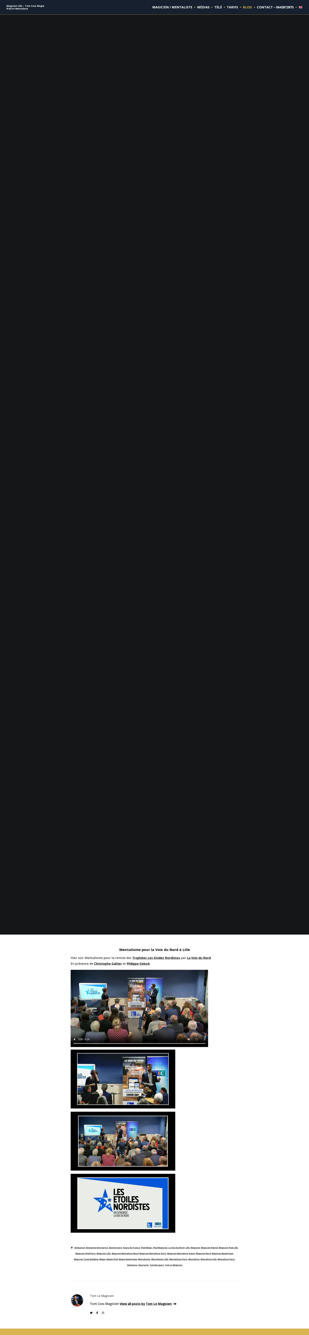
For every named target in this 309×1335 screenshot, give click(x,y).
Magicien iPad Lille (228, 1247)
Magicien (195, 1247)
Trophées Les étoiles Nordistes (156, 958)
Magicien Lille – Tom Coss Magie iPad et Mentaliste (25, 7)
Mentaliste (194, 1259)
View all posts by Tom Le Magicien (146, 1304)
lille (187, 1247)
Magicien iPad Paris (85, 1253)
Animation (79, 1247)
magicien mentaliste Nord (125, 1253)
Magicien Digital (209, 1247)
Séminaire (132, 1265)
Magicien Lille (104, 1253)
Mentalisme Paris (178, 1259)
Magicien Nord (203, 1253)
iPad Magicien (160, 1247)
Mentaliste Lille (209, 1259)
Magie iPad (112, 1259)
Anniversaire (115, 1247)
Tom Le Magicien (173, 1265)
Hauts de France (131, 1247)
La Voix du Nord (199, 958)
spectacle (143, 1265)
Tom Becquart (157, 1265)
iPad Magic (146, 1247)
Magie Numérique (128, 1259)
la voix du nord (176, 1247)
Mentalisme (144, 1259)
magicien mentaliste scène (181, 1253)
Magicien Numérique (222, 1253)
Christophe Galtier (108, 964)
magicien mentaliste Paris (152, 1253)
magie (102, 1259)
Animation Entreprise (97, 1247)
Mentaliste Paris (226, 1259)
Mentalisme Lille (159, 1259)
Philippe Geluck (138, 964)
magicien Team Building (86, 1259)
